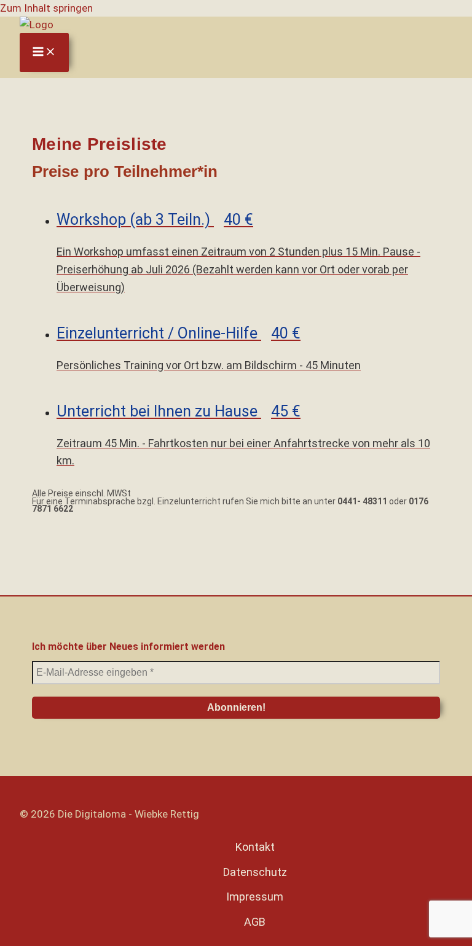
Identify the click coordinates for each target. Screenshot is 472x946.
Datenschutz (255, 872)
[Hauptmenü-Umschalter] (44, 52)
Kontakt (255, 846)
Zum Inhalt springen (46, 8)
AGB (255, 921)
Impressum (254, 896)
